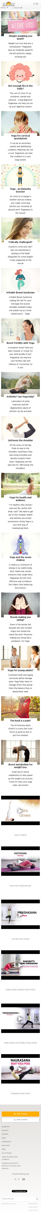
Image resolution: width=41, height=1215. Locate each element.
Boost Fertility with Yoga (20, 343)
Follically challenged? (20, 242)
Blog (3, 1149)
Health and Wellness (16, 19)
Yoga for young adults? (20, 670)
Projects (5, 1130)
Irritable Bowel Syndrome (20, 292)
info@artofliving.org (20, 1174)
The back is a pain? (20, 720)
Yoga (7, 19)
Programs (6, 1126)
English (17, 8)
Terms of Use (33, 1210)
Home (3, 19)
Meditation (6, 1142)
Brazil (3, 8)
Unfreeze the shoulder (20, 440)
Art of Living (6, 1153)
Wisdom (5, 1134)
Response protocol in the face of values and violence (11, 1165)
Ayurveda (5, 1145)
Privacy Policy (33, 1204)
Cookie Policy (33, 1207)
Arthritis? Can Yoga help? (20, 396)
